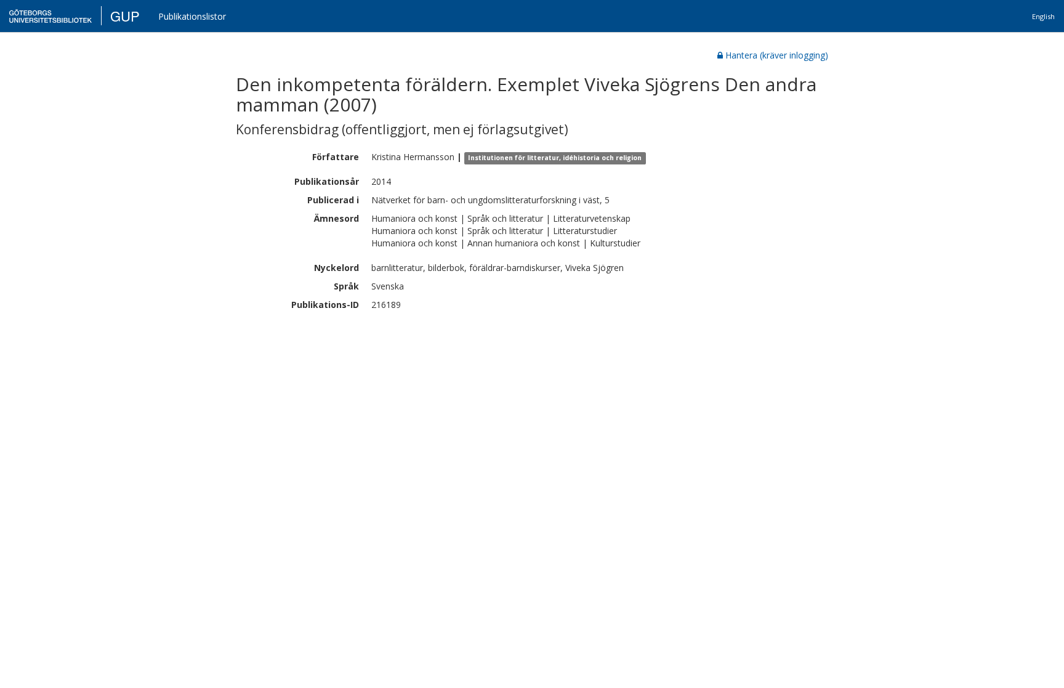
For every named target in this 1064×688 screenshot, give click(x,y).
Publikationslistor (192, 16)
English (1043, 16)
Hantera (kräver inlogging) (776, 55)
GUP (125, 15)
